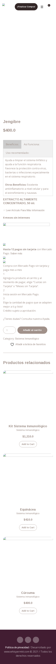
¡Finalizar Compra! (26, 7)
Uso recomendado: (17, 153)
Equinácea (28, 509)
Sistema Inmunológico (27, 338)
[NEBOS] (3, 5)
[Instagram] (28, 640)
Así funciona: (32, 144)
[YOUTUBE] (36, 640)
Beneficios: (12, 144)
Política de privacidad (17, 647)
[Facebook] (20, 640)
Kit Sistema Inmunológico (28, 426)
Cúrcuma (28, 592)
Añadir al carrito (32, 330)
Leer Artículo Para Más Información (24, 210)
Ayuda (45, 319)
